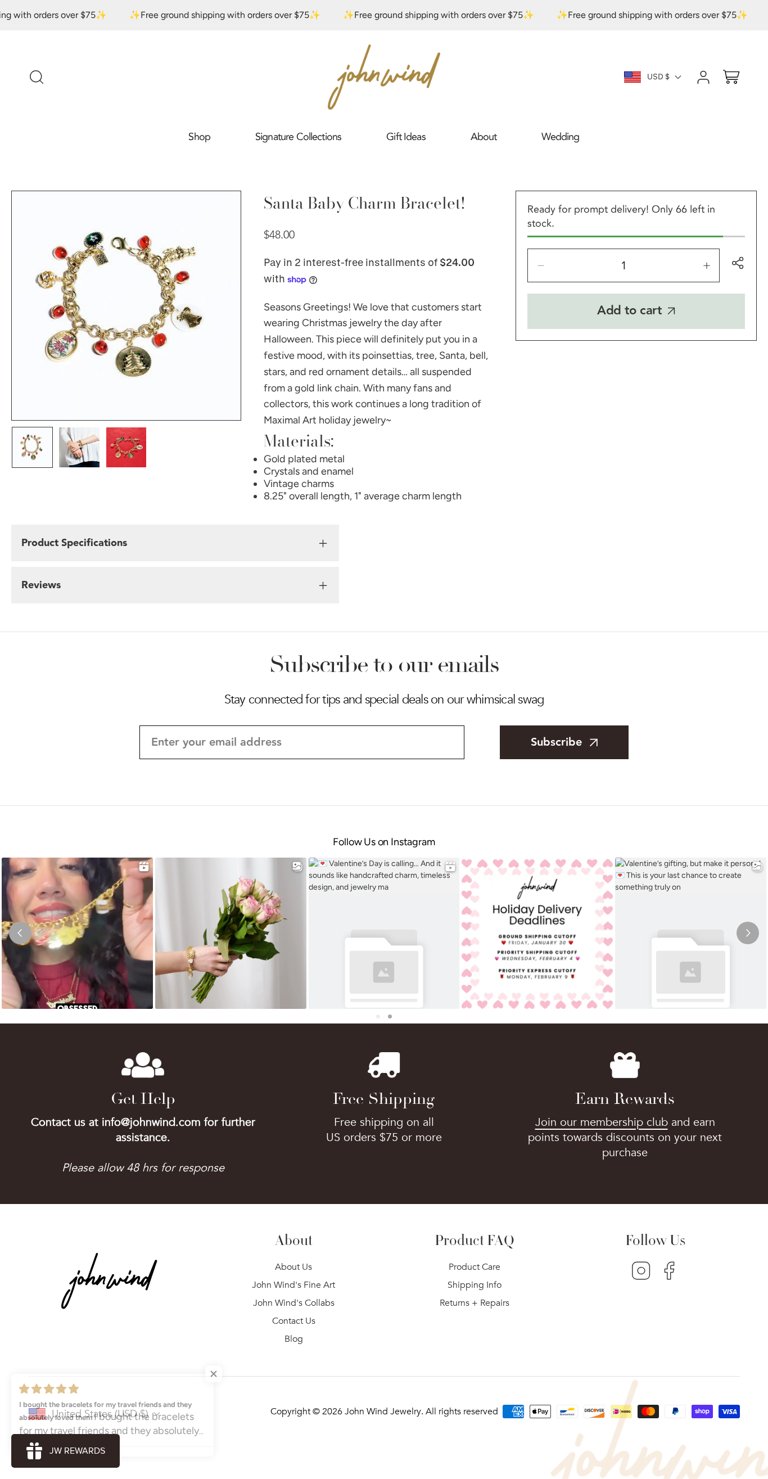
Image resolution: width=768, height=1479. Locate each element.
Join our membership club (601, 1122)
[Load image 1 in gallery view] (32, 447)
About (484, 137)
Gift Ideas (406, 137)
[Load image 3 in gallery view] (126, 447)
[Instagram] (641, 1272)
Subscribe (556, 742)
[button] (199, 137)
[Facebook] (669, 1272)
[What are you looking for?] (36, 77)
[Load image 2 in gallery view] (79, 447)
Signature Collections (298, 137)
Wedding (560, 137)
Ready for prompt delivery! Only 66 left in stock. (621, 216)
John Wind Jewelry (383, 1411)
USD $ (658, 77)
